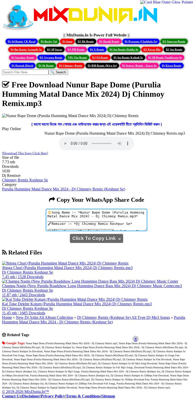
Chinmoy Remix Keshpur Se (25, 180)
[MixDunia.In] (81, 30)
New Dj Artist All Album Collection (44, 317)
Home (7, 317)
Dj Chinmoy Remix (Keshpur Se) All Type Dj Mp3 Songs (123, 317)
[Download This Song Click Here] (25, 153)
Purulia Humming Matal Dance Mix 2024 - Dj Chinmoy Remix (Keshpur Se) (63, 189)
